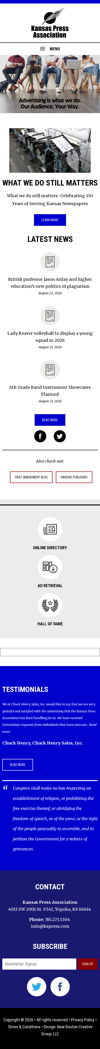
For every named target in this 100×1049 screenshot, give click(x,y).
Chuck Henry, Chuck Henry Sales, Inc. (42, 743)
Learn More (50, 220)
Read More (50, 420)
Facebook (40, 436)
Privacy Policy (82, 1019)
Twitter (60, 436)
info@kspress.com (50, 926)
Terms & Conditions (24, 1026)
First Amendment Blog (31, 477)
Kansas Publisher (74, 477)
